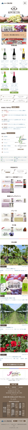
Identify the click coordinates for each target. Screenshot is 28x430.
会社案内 (6, 136)
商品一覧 (7, 387)
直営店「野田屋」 (7, 145)
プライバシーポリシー (14, 389)
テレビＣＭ (6, 152)
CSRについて (7, 139)
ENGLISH (6, 149)
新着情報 (14, 387)
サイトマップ (14, 394)
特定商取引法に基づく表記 (14, 391)
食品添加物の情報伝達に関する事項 (14, 392)
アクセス (6, 142)
